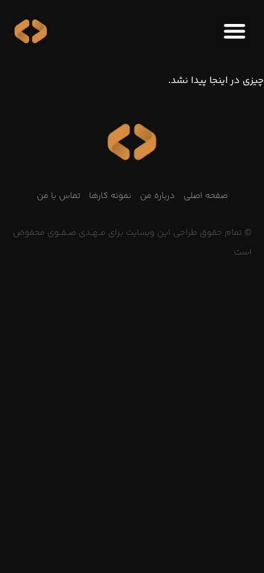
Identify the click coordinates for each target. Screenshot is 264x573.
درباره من (157, 196)
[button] (234, 31)
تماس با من (58, 196)
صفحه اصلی (206, 196)
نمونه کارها (110, 196)
